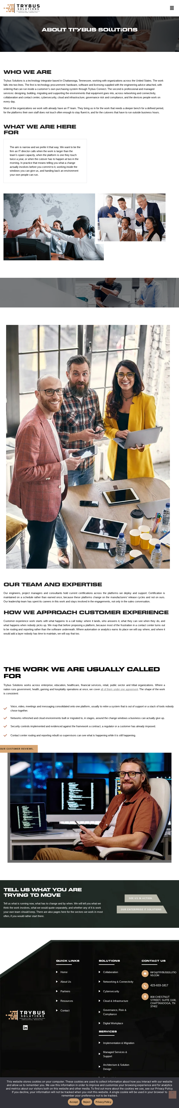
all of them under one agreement (119, 689)
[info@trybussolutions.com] (145, 973)
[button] (112, 8)
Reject (87, 1101)
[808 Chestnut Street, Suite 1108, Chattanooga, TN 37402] (145, 996)
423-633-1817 (159, 985)
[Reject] (172, 1095)
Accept (74, 1101)
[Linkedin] (25, 1027)
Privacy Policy (103, 1101)
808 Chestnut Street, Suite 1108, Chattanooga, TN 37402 (163, 1001)
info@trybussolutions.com (163, 974)
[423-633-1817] (145, 986)
